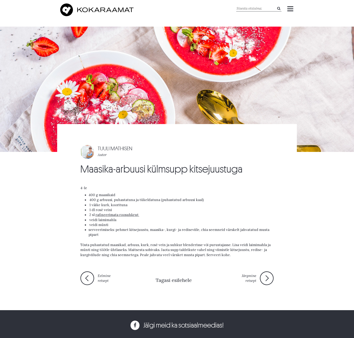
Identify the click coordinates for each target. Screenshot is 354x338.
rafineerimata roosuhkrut (117, 215)
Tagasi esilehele (173, 280)
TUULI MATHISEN (115, 148)
